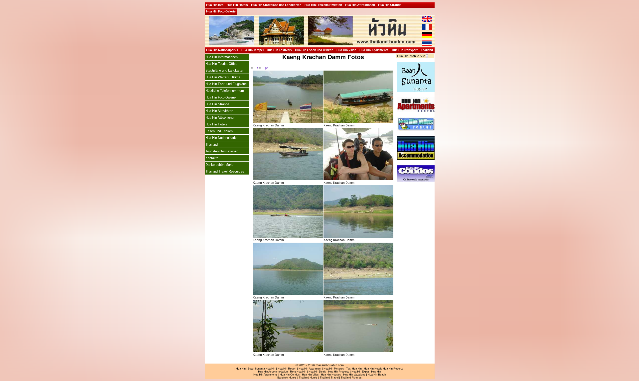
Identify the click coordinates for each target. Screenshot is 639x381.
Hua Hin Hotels (237, 5)
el (258, 68)
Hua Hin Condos (290, 374)
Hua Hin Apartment (310, 368)
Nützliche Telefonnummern (224, 91)
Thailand (427, 50)
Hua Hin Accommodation (273, 371)
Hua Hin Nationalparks (222, 50)
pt (266, 68)
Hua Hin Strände (389, 5)
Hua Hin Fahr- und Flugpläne (226, 84)
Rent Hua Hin (298, 371)
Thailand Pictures (351, 377)
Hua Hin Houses (331, 374)
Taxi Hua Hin (354, 368)
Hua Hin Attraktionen (360, 5)
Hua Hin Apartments (373, 50)
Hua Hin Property (338, 371)
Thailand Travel (329, 377)
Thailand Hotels (308, 377)
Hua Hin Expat (360, 371)
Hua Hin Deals (317, 371)
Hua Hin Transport (405, 50)
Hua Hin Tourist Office (221, 64)
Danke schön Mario (219, 165)
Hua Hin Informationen (221, 57)
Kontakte (211, 158)
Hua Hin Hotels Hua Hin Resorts (383, 368)
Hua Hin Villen (346, 50)
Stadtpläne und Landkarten (224, 70)
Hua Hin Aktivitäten (219, 111)
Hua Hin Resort (287, 368)
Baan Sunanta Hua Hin (261, 368)
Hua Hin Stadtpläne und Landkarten (276, 5)
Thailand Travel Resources (224, 171)
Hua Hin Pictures (333, 368)
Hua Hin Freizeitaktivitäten (323, 5)
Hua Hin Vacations (354, 374)
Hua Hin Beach (377, 374)
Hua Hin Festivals (279, 50)
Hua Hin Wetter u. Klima (222, 77)
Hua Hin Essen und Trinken (314, 50)
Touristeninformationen (221, 151)
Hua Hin (241, 368)
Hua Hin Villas (310, 374)
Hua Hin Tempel (252, 50)
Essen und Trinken (219, 131)
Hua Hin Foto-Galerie (221, 11)
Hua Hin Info (214, 5)
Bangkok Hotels (287, 377)
